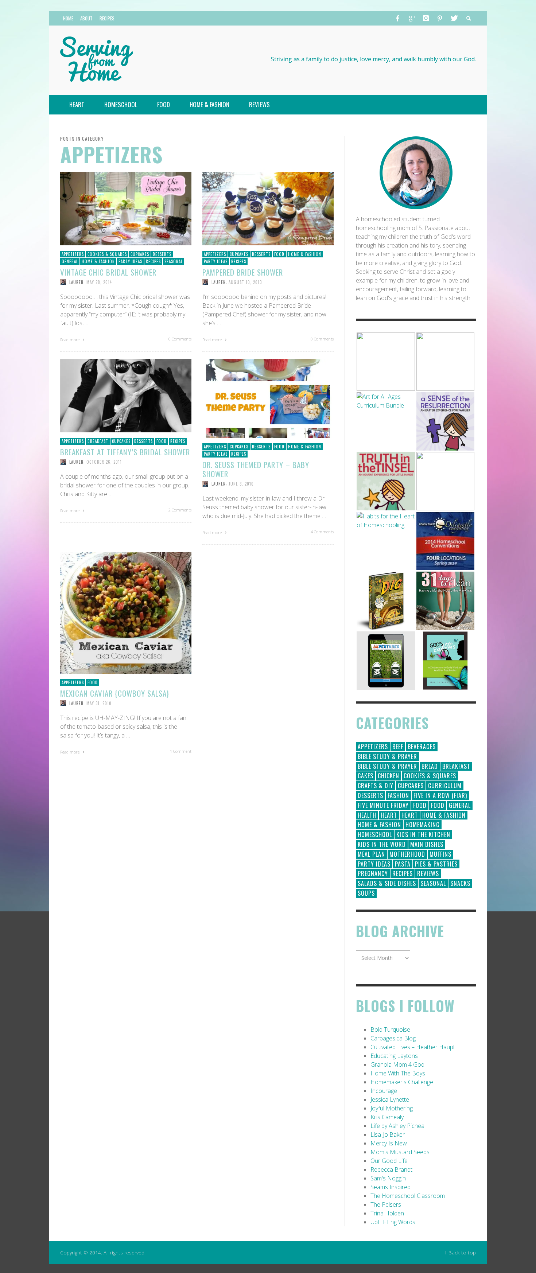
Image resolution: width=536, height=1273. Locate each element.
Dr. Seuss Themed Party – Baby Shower (255, 469)
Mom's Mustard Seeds (400, 1152)
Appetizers (73, 254)
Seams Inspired (390, 1187)
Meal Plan (371, 854)
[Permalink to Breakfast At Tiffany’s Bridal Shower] (125, 395)
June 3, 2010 (241, 484)
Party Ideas (130, 261)
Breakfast (98, 441)
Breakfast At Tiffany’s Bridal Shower (125, 452)
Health (367, 815)
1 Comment (180, 751)
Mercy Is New (388, 1143)
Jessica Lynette (389, 1099)
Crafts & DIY (375, 785)
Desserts (162, 254)
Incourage (383, 1091)
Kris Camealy (387, 1117)
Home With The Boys (397, 1073)
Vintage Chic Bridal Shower (108, 272)
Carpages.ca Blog (393, 1038)
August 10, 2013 (245, 282)
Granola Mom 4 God (397, 1064)
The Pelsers (385, 1204)
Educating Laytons (394, 1056)
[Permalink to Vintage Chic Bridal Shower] (125, 208)
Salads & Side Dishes (387, 883)
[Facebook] (398, 18)
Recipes (153, 261)
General (70, 261)
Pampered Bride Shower (242, 272)
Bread (430, 766)
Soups (366, 893)
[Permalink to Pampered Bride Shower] (268, 208)
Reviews (428, 873)
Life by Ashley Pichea (397, 1126)
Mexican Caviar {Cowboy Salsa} (114, 693)
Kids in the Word (382, 844)
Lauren (76, 282)
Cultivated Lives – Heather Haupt (412, 1047)
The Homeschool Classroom (407, 1196)
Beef (397, 746)
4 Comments (322, 531)
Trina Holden (387, 1213)
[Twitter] (454, 18)
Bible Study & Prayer (387, 756)
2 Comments (179, 510)
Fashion (398, 795)
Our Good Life (389, 1161)
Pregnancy (373, 873)
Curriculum (445, 785)
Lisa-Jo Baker (387, 1134)
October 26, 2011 (104, 462)
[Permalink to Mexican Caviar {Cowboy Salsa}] (125, 612)
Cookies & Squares (107, 254)
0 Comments (179, 339)
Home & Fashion (98, 261)
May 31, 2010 (99, 703)
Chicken (388, 775)
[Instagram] (426, 18)
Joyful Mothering (391, 1108)
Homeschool (375, 834)
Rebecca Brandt (391, 1169)
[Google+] (412, 18)
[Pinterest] (440, 18)
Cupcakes (140, 254)
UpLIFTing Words (392, 1222)
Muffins (440, 854)
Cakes (365, 775)
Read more (70, 339)
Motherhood (407, 854)
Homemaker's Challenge (401, 1082)
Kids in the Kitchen (423, 834)
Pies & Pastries (436, 864)
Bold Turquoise (390, 1029)
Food (279, 254)
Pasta (403, 864)
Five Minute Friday (383, 805)
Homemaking (422, 824)
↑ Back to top (460, 1252)
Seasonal (173, 261)
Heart (389, 815)
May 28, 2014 (99, 282)
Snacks (460, 883)
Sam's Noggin (388, 1178)
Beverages (422, 746)
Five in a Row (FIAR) (440, 795)
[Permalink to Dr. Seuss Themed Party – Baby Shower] (268, 398)
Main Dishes (426, 844)
